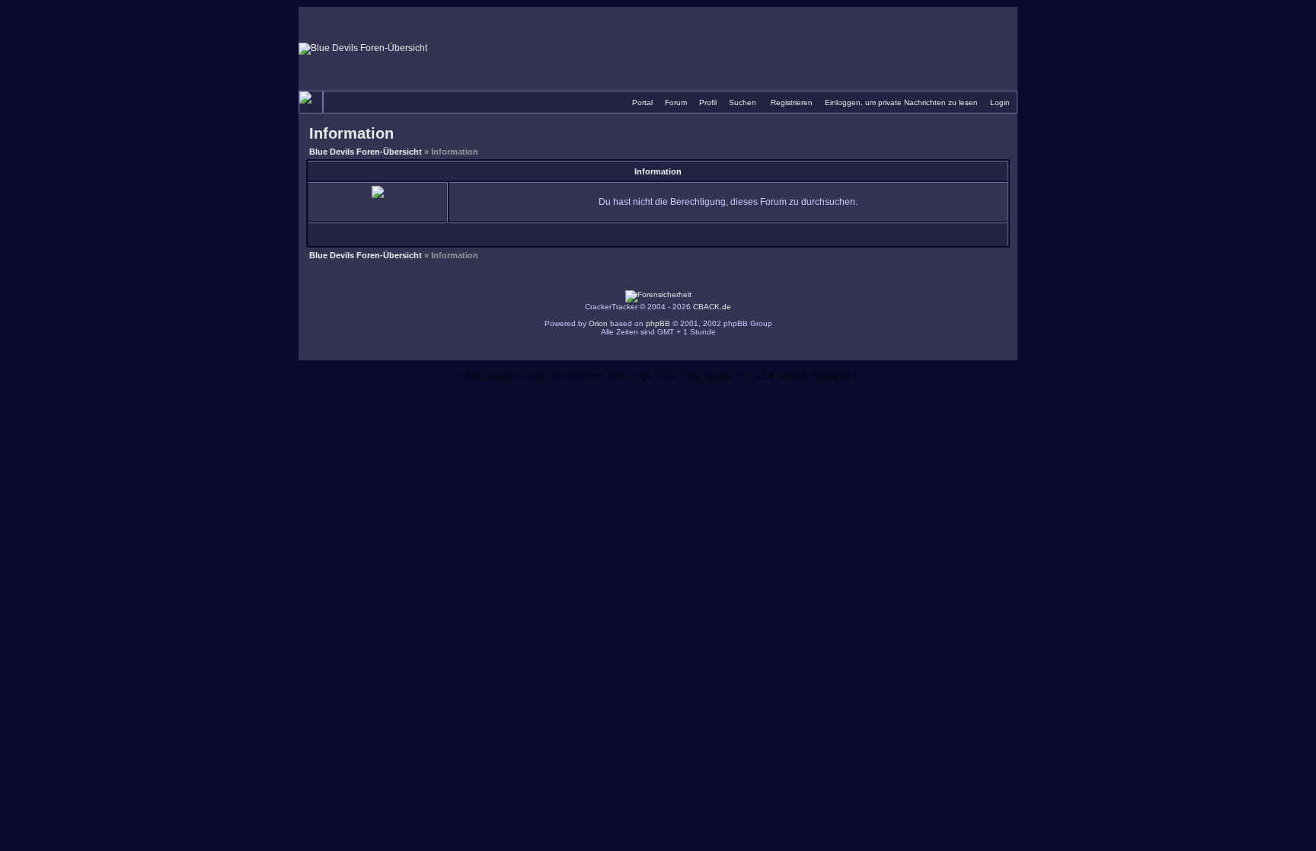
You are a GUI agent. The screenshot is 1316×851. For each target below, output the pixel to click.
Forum (676, 102)
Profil (708, 102)
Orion (598, 323)
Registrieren (792, 102)
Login (1000, 102)
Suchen (742, 102)
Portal (642, 102)
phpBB (658, 323)
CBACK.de (712, 306)
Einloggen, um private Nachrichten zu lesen (901, 102)
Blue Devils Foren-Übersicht (365, 151)
